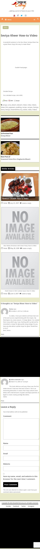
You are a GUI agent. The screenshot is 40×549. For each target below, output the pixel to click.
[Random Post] (34, 19)
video (30, 110)
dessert (19, 105)
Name (5, 443)
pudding (18, 107)
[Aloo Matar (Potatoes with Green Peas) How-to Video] (20, 243)
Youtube (8, 506)
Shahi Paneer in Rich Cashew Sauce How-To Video (20, 291)
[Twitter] (21, 15)
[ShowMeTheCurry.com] (2, 19)
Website (6, 464)
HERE (20, 95)
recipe (24, 107)
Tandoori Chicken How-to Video (15, 198)
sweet (25, 110)
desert (14, 105)
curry (9, 105)
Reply (2, 334)
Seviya (7, 110)
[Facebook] (17, 15)
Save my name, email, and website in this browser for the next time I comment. (20, 477)
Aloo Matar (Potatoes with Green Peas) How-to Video (20, 246)
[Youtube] (14, 15)
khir (6, 107)
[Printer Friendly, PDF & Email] (11, 101)
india (29, 105)
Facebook (16, 506)
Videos (6, 27)
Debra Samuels (16, 379)
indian (34, 105)
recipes (29, 107)
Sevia (3, 110)
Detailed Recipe (8, 91)
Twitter (23, 506)
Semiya (35, 107)
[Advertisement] (20, 357)
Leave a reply (26, 203)
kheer (3, 107)
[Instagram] (25, 15)
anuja (5, 105)
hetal (25, 105)
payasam (12, 107)
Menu (9, 20)
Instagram (31, 506)
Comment (7, 416)
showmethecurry (16, 110)
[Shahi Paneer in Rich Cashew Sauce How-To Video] (20, 289)
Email (5, 453)
